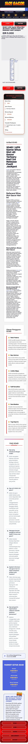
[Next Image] (25, 48)
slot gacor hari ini (12, 290)
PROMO (15, 723)
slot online (19, 270)
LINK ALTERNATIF (15, 735)
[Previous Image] (2, 48)
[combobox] (12, 9)
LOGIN (7, 23)
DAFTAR (20, 23)
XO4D (7, 169)
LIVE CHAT (15, 739)
